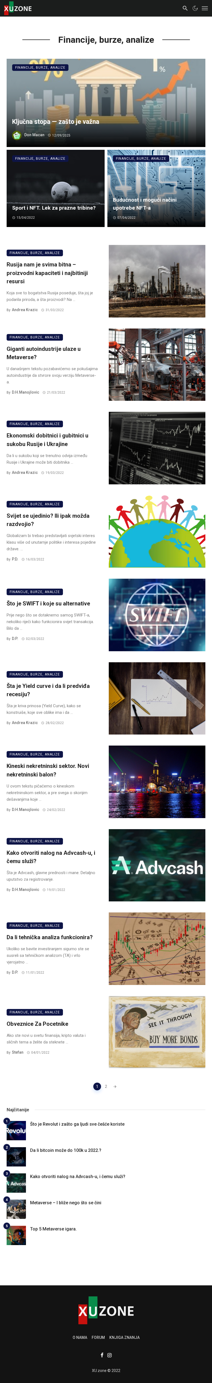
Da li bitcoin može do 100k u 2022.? (65, 1150)
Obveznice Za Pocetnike (37, 1024)
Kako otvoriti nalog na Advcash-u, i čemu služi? (51, 857)
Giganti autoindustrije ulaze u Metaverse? (44, 353)
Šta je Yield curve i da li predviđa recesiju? (48, 690)
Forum (98, 1337)
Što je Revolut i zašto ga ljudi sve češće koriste (77, 1124)
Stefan (17, 1052)
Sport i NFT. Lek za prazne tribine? (54, 208)
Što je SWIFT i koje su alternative (48, 603)
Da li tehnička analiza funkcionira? (50, 937)
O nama (80, 1337)
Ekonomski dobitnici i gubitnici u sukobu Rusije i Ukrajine (47, 439)
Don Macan (34, 135)
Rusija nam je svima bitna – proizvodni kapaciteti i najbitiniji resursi (47, 272)
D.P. (15, 638)
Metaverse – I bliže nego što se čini (65, 1202)
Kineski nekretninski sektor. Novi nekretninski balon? (48, 770)
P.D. (15, 559)
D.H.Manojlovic (25, 392)
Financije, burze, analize (40, 68)
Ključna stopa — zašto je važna (55, 122)
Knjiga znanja (124, 1337)
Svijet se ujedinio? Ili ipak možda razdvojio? (48, 519)
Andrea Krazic (25, 310)
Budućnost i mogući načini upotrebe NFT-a (145, 204)
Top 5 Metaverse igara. (53, 1229)
